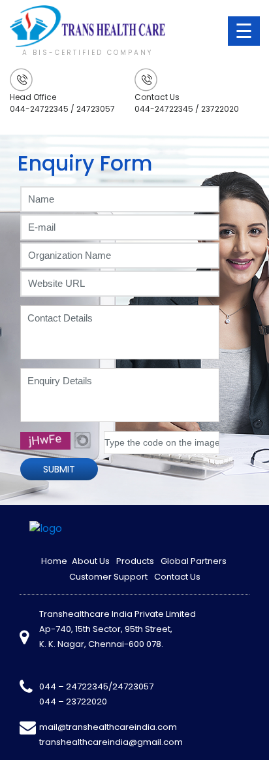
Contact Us (177, 576)
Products (135, 561)
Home (54, 561)
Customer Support (108, 576)
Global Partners (194, 561)
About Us (91, 561)
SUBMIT (59, 469)
